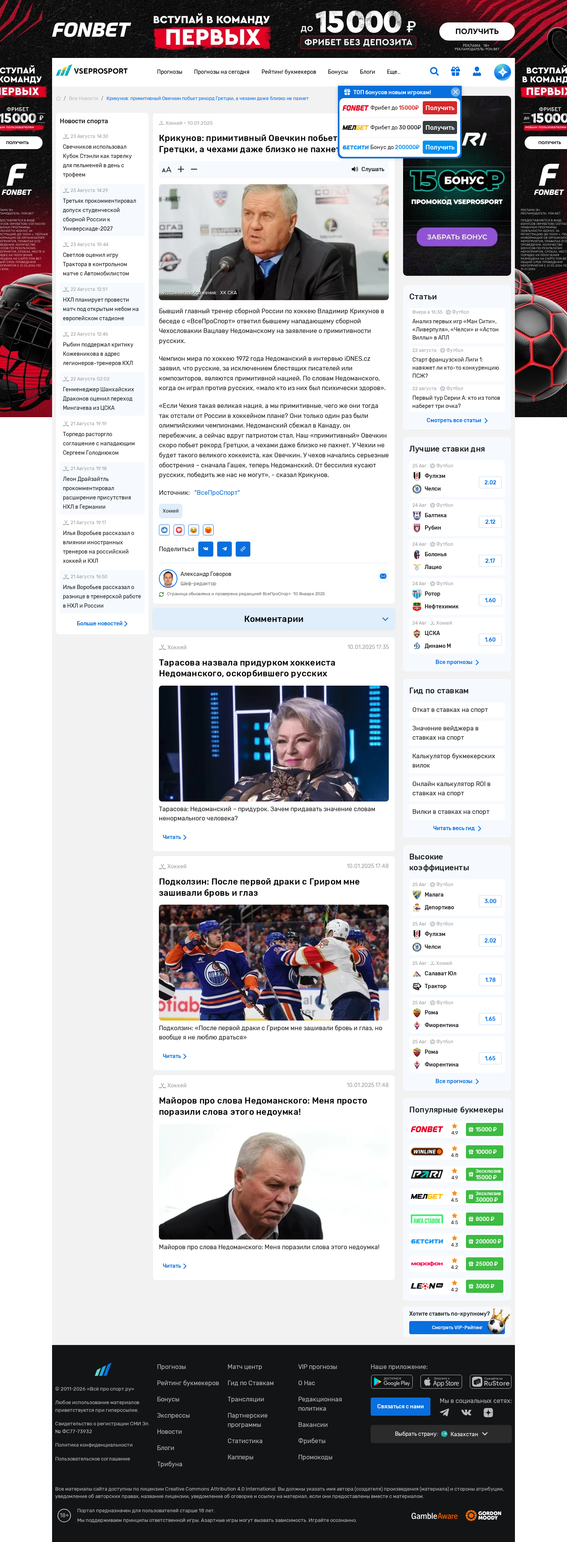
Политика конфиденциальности (94, 1445)
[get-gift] (455, 72)
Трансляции (246, 1399)
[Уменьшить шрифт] (194, 170)
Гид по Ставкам (251, 1383)
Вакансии (313, 1424)
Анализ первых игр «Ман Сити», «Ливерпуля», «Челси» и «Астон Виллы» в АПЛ (457, 325)
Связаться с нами (400, 1406)
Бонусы (338, 72)
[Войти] (477, 71)
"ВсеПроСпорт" (216, 492)
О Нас (306, 1383)
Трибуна (169, 1464)
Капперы (240, 1457)
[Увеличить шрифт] (180, 170)
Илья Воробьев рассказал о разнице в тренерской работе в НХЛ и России (102, 596)
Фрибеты (312, 1441)
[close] (455, 92)
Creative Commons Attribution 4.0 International (220, 1489)
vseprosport (92, 72)
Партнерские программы (248, 1420)
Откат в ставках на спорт (450, 709)
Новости (169, 1431)
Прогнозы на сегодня (222, 72)
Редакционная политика (320, 1404)
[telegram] (444, 1412)
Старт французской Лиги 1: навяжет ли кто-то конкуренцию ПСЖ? (457, 364)
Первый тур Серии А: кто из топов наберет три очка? (457, 398)
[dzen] (488, 1412)
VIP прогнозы (317, 1366)
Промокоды (315, 1457)
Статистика (245, 1441)
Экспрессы (173, 1415)
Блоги (367, 72)
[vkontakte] (466, 1412)
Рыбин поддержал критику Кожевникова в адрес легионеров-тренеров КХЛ (98, 354)
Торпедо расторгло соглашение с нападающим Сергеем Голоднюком (99, 443)
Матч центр (245, 1366)
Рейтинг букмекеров (289, 72)
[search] (434, 72)
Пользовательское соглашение (92, 1459)
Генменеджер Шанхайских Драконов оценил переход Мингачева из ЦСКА (98, 398)
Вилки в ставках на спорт (450, 811)
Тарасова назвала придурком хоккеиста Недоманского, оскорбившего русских (247, 668)
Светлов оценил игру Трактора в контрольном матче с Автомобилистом (96, 264)
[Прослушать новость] (354, 169)
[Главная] (58, 98)
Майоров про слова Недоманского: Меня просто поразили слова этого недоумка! (263, 1106)
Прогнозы (169, 72)
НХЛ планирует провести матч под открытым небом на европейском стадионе (101, 309)
